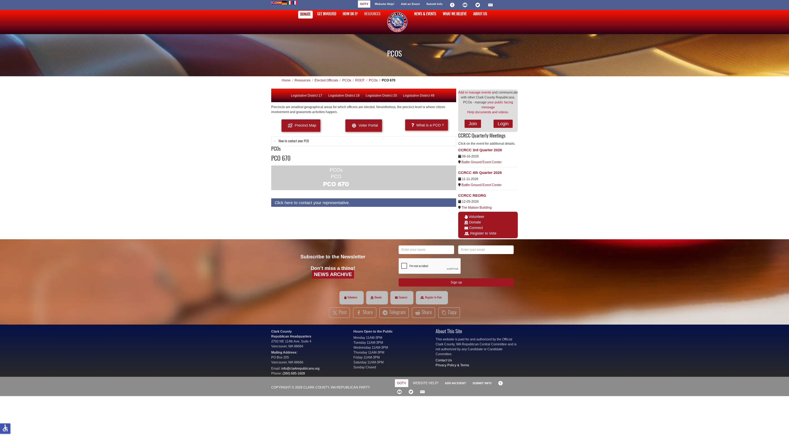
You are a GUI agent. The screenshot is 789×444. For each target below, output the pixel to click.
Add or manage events (474, 92)
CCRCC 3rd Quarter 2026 (480, 150)
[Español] (279, 2)
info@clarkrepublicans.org (300, 368)
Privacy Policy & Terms (452, 365)
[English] (274, 2)
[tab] (363, 141)
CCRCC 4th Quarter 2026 (480, 173)
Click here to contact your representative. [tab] (312, 202)
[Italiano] (290, 2)
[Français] (295, 2)
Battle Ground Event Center (481, 162)
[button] (780, 435)
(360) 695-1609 (294, 373)
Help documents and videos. (488, 112)
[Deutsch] (284, 2)
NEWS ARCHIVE (333, 274)
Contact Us (444, 360)
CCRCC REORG (472, 195)
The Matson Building (476, 207)
